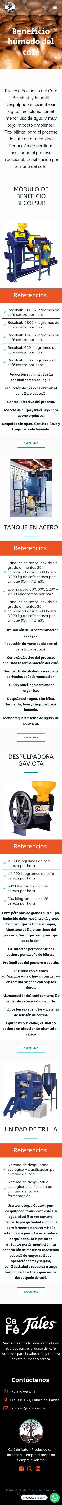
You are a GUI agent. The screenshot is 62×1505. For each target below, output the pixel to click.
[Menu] (55, 7)
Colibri (41, 1494)
